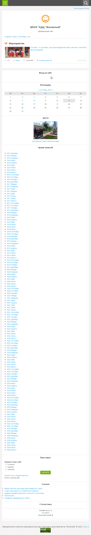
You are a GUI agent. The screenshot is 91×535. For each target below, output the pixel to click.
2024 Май (11, 388)
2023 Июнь (11, 362)
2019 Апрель (12, 248)
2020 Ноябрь (12, 293)
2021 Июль (11, 310)
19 (57, 104)
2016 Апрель (12, 163)
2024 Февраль (12, 381)
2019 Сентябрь (13, 260)
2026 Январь (12, 433)
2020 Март (11, 274)
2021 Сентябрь (13, 312)
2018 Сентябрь (13, 231)
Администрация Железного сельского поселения (24, 493)
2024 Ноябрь (12, 402)
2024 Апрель (12, 386)
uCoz (85, 527)
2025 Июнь (11, 416)
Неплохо (10, 469)
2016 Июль (11, 170)
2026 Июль (11, 447)
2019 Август (11, 258)
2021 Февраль (12, 298)
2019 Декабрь (12, 267)
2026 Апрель (12, 440)
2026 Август (11, 450)
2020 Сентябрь (13, 288)
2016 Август (11, 172)
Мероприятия (16, 43)
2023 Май (11, 360)
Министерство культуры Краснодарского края (23, 488)
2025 (15, 36)
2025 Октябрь (12, 426)
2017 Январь (12, 184)
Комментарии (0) (45, 60)
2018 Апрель (12, 220)
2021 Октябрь (12, 314)
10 (34, 100)
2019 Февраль (12, 243)
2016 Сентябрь (13, 175)
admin (18, 60)
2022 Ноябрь (12, 345)
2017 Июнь (11, 196)
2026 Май (11, 443)
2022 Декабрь (12, 348)
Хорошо (10, 467)
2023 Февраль (12, 352)
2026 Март (11, 438)
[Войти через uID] (35, 78)
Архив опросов (22, 475)
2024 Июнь (11, 390)
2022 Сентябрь (13, 341)
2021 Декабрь (12, 319)
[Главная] (45, 22)
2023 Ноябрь (12, 374)
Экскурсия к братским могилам (45, 141)
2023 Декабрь (12, 376)
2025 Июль (11, 419)
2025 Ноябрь (12, 428)
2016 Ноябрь (12, 179)
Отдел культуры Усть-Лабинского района (21, 491)
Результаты (9, 475)
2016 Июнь (11, 167)
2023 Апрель (12, 357)
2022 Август (11, 338)
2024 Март (11, 383)
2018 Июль (11, 227)
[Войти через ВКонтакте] (39, 78)
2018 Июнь (11, 224)
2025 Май (11, 414)
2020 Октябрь (12, 291)
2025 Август (11, 421)
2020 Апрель (12, 277)
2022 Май (11, 331)
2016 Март (11, 160)
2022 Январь (12, 322)
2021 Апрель (12, 303)
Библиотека (9, 495)
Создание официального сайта (17, 498)
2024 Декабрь (12, 405)
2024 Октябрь (12, 400)
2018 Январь (12, 212)
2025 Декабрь (12, 431)
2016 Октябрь (12, 177)
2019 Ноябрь (12, 265)
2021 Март (11, 300)
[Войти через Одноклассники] (55, 78)
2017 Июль (11, 198)
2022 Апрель (12, 329)
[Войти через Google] (51, 78)
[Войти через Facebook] (43, 78)
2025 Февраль (12, 409)
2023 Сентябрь (13, 369)
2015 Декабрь (12, 153)
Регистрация (79, 8)
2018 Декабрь (12, 239)
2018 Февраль (12, 215)
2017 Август (11, 201)
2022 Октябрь (12, 343)
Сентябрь (22, 36)
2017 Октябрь (12, 205)
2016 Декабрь (12, 182)
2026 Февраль (12, 435)
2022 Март (11, 326)
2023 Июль (11, 364)
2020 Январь (12, 269)
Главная (8, 36)
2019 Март (11, 246)
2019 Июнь (11, 253)
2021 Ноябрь (12, 317)
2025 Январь (12, 407)
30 (22, 111)
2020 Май (11, 279)
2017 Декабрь (12, 210)
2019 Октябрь (12, 262)
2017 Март (11, 189)
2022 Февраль (12, 324)
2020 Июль (11, 284)
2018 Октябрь (12, 234)
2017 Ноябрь (12, 208)
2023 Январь (12, 350)
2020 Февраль (12, 272)
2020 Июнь (11, 281)
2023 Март (11, 355)
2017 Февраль (12, 186)
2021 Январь (12, 295)
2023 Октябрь (12, 371)
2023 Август (11, 367)
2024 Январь (12, 379)
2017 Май (11, 193)
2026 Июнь (11, 445)
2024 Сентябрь (13, 397)
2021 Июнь (11, 307)
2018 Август (11, 229)
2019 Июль (11, 255)
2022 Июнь (11, 333)
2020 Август (11, 286)
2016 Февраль (12, 158)
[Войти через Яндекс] (47, 78)
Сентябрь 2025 (45, 90)
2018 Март (11, 217)
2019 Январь (12, 241)
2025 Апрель (12, 412)
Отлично (11, 464)
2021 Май (11, 305)
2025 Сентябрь (13, 424)
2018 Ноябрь (12, 236)
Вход (87, 8)
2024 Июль (11, 393)
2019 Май (11, 250)
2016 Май (11, 165)
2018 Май (11, 222)
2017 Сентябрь (13, 203)
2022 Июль (11, 336)
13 (69, 100)
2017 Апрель (12, 191)
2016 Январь (12, 156)
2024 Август (11, 395)
